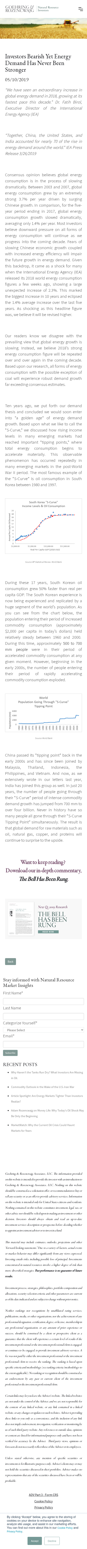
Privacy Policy (14, 1531)
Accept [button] (34, 1541)
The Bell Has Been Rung (43, 879)
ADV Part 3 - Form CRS (43, 1495)
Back (10, 961)
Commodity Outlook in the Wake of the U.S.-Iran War (42, 1087)
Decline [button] (52, 1541)
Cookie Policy (65, 1527)
